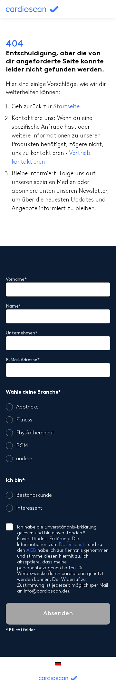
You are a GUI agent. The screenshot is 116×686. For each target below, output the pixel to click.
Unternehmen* (21, 333)
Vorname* (16, 279)
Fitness (24, 420)
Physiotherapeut (35, 433)
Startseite (66, 107)
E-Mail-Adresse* (23, 360)
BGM (22, 446)
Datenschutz (73, 544)
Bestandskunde (34, 495)
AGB (31, 550)
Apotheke (27, 407)
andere (24, 459)
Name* (13, 306)
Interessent (29, 508)
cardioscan (39, 9)
